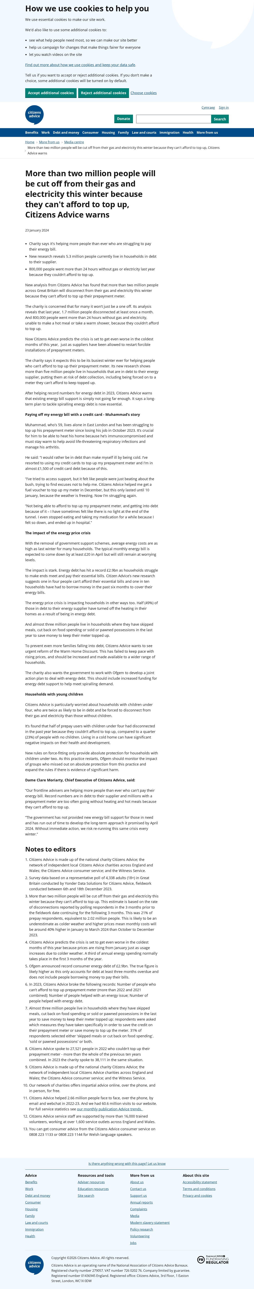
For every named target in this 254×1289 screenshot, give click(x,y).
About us (137, 1182)
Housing (108, 132)
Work (45, 132)
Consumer (90, 132)
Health (188, 132)
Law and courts (144, 132)
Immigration (170, 132)
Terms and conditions (199, 1189)
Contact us (138, 1189)
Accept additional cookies (51, 92)
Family (123, 132)
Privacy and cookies (197, 1195)
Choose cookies (144, 92)
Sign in (224, 107)
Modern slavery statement (150, 1222)
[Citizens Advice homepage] (35, 1265)
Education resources (93, 1189)
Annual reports (141, 1202)
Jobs (133, 1243)
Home (29, 142)
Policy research (141, 1229)
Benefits (31, 132)
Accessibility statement (200, 1182)
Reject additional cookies (103, 92)
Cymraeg (208, 107)
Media (134, 1216)
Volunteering (140, 1236)
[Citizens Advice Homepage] (35, 115)
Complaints (138, 1209)
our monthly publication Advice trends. (110, 1109)
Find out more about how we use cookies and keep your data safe (80, 64)
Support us (138, 1195)
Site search (86, 1195)
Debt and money (66, 132)
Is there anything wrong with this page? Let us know (127, 1163)
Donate (123, 118)
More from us (207, 132)
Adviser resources (91, 1182)
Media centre (74, 142)
